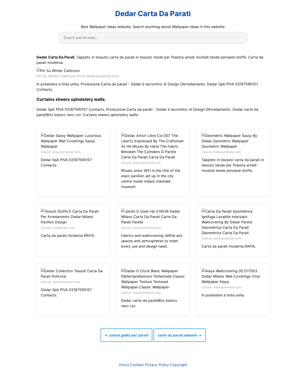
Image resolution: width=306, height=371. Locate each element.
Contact (137, 364)
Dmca (124, 364)
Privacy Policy (157, 364)
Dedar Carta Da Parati (153, 13)
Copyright (178, 364)
